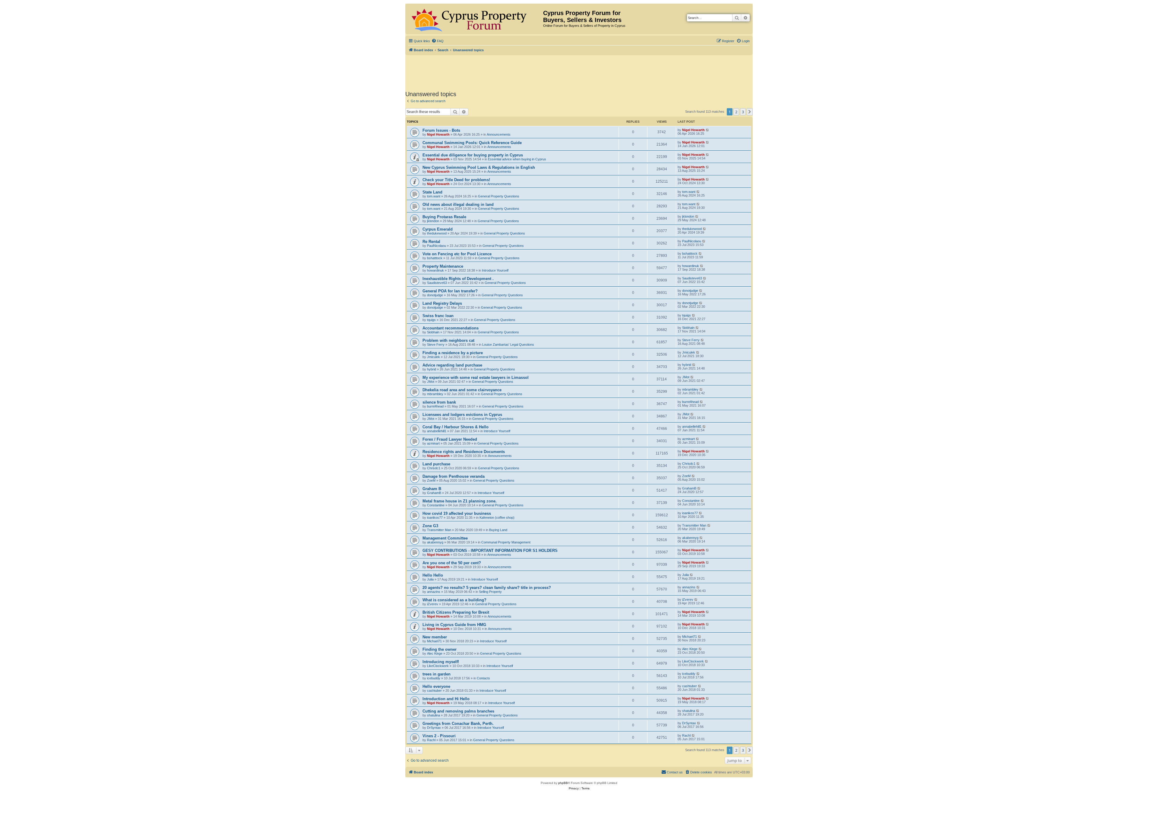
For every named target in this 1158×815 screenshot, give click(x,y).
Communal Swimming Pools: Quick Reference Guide (472, 142)
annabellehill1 (436, 431)
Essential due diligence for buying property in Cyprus (472, 155)
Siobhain (433, 332)
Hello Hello (432, 575)
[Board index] (475, 19)
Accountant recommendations (450, 328)
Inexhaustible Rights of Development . (458, 278)
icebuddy (433, 678)
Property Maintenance (442, 266)
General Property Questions (498, 196)
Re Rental (431, 241)
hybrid (431, 369)
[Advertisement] (579, 71)
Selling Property (490, 591)
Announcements (499, 134)
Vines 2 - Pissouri (439, 736)
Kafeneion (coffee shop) (496, 517)
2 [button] (736, 112)
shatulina (433, 715)
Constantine (436, 505)
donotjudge (435, 295)
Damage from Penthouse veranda (453, 476)
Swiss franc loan (438, 315)
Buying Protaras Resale (444, 217)
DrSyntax (434, 727)
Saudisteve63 (437, 283)
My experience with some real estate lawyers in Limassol (475, 377)
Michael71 (434, 641)
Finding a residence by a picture (452, 353)
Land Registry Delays (442, 303)
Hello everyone (436, 686)
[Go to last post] (708, 130)
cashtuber (434, 690)
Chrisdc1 (433, 468)
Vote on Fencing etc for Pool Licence (457, 254)
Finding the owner (439, 649)
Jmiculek (433, 357)
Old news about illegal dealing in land (458, 204)
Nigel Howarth (438, 134)
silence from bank (439, 402)
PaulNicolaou (436, 245)
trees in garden (436, 674)
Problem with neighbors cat (448, 340)
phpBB (563, 783)
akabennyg (435, 542)
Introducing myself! (440, 661)
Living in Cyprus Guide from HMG (454, 624)
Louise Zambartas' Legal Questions (508, 344)
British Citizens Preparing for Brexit (455, 612)
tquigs (431, 320)
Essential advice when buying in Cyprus (517, 159)
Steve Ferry (436, 344)
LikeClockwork (438, 666)
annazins (433, 591)
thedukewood (437, 233)
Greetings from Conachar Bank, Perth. (458, 723)
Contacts (483, 678)
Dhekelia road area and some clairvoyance (461, 390)
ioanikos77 (435, 517)
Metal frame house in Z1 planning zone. (459, 501)
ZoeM (431, 480)
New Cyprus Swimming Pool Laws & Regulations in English (478, 167)
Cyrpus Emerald (437, 229)
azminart (433, 443)
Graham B (431, 488)
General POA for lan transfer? (450, 291)
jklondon (433, 221)
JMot (430, 381)
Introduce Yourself (495, 270)
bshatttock (434, 258)
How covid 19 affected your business (456, 513)
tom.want (433, 196)
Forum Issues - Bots (441, 130)
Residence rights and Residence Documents (463, 451)
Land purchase (436, 464)
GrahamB (434, 493)
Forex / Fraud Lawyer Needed (449, 439)
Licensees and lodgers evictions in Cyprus (462, 414)
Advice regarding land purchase (452, 365)
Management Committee (445, 538)
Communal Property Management (505, 542)
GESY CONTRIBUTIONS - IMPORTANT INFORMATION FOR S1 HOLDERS (490, 550)
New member (434, 637)
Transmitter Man (439, 530)
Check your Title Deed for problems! (456, 180)
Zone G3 (430, 526)
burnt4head (435, 406)
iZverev (432, 604)
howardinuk (435, 270)
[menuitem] (438, 41)
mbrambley (435, 394)
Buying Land (498, 530)
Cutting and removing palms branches (458, 711)
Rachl (431, 740)
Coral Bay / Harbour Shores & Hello (455, 427)
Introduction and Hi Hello (446, 699)
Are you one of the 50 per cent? (451, 563)
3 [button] (743, 112)
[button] (750, 111)
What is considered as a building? (454, 600)
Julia (430, 579)
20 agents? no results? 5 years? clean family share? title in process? (486, 587)
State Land (432, 192)
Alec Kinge (434, 653)
